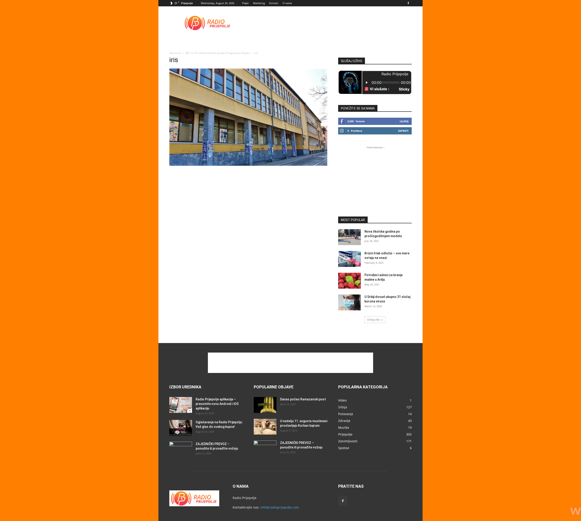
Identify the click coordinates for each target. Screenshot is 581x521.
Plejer (245, 3)
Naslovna (175, 53)
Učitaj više (373, 319)
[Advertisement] (329, 23)
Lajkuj (404, 121)
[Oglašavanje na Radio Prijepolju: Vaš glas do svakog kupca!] (180, 428)
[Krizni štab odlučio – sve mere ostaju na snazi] (349, 259)
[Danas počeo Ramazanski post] (265, 405)
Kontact (273, 3)
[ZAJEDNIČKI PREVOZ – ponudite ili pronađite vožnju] (180, 450)
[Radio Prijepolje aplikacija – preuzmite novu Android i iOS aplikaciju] (180, 405)
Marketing (259, 3)
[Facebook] (408, 3)
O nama (287, 3)
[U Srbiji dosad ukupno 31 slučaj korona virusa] (349, 302)
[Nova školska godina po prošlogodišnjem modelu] (349, 237)
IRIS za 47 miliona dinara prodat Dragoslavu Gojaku (217, 53)
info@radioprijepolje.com (279, 507)
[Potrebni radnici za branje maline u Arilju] (349, 281)
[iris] (248, 164)
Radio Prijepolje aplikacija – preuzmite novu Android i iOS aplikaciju (217, 403)
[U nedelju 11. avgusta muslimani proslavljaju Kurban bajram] (265, 427)
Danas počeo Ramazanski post (303, 399)
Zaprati (403, 130)
